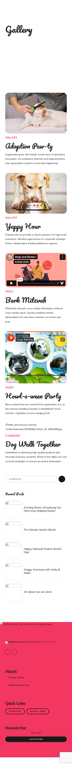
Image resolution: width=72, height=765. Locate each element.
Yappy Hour (23, 226)
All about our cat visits (38, 592)
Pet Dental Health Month (40, 530)
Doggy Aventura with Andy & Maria (42, 571)
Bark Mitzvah (25, 300)
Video (9, 291)
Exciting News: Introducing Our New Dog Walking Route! (42, 509)
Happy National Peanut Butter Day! (43, 550)
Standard (12, 435)
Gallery (11, 137)
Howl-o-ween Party (33, 395)
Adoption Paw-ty (29, 146)
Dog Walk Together (33, 444)
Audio (9, 387)
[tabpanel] (36, 113)
